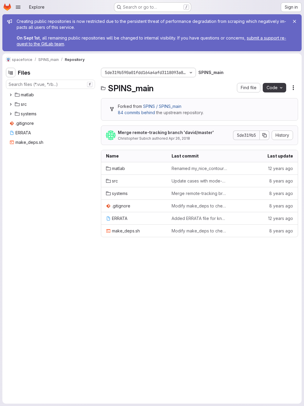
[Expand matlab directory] (10, 94)
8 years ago (281, 180)
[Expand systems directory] (10, 113)
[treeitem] (51, 95)
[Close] (294, 21)
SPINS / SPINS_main (162, 106)
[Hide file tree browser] (10, 72)
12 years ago (280, 168)
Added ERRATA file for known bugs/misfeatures (200, 218)
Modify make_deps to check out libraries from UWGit (200, 205)
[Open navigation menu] (18, 7)
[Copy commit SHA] (264, 135)
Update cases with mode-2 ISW (200, 180)
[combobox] (50, 84)
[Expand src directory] (10, 104)
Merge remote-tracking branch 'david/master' (166, 132)
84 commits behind (136, 112)
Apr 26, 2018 (179, 138)
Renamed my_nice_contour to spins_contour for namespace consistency (200, 168)
